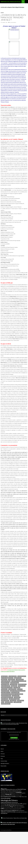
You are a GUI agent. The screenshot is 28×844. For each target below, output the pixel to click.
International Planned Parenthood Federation (10, 803)
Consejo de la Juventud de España (19, 681)
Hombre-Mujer (4, 761)
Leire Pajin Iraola (5, 690)
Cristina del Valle (5, 682)
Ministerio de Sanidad (6, 695)
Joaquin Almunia (12, 689)
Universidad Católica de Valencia (21, 812)
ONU (2, 808)
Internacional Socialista (7, 687)
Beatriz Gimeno (18, 677)
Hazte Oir (17, 796)
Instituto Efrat (14, 802)
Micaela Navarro (15, 692)
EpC (15, 792)
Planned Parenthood (15, 808)
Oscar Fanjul (17, 697)
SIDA (17, 810)
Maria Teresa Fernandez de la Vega (18, 690)
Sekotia (14, 810)
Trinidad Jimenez (17, 702)
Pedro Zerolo (20, 700)
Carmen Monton (19, 679)
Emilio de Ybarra (5, 684)
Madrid (17, 805)
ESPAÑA (19, 793)
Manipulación (21, 805)
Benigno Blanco (10, 789)
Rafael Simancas (9, 702)
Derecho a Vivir (4, 791)
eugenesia (23, 792)
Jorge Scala (24, 803)
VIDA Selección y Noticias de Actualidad (11, 1)
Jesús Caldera (17, 687)
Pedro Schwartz (5, 700)
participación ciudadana (8, 808)
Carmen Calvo (12, 679)
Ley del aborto (8, 805)
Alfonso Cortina (12, 676)
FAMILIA (8, 795)
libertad (14, 805)
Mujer (12, 807)
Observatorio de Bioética (19, 806)
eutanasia (3, 794)
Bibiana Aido (4, 679)
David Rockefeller (14, 682)
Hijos (2, 758)
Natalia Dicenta (16, 695)
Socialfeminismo (21, 810)
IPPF (21, 803)
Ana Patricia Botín (22, 676)
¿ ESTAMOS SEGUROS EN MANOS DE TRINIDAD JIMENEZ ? (13, 17)
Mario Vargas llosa (6, 692)
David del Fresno (22, 789)
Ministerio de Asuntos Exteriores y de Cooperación (12, 694)
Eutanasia (3, 756)
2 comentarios (13, 22)
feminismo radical (19, 794)
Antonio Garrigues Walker (7, 677)
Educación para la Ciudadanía (7, 792)
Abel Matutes (4, 676)
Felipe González (13, 684)
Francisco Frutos (22, 684)
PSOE (3, 702)
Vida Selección (4, 813)
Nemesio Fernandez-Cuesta (7, 697)
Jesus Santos (4, 689)
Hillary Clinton (24, 796)
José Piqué (20, 689)
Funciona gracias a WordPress (6, 830)
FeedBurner (16, 739)
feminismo (14, 794)
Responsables (3, 765)
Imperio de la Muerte (6, 802)
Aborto (2, 748)
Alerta (2, 12)
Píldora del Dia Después (6, 810)
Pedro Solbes (13, 700)
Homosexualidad (5, 798)
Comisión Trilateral (6, 681)
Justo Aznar (2, 805)
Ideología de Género (5, 763)
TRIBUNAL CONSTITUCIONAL (8, 812)
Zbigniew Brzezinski (6, 703)
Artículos (3, 753)
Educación (19, 791)
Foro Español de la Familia (8, 796)
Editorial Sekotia (12, 791)
